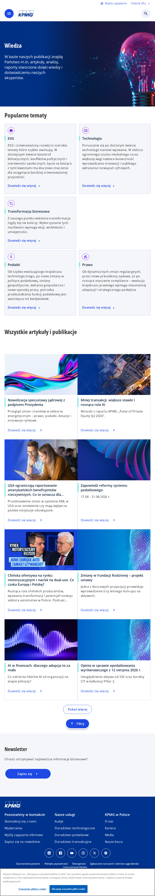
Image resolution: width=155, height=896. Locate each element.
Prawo (87, 264)
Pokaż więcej (77, 709)
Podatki (14, 264)
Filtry (77, 724)
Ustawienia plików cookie (32, 889)
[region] (77, 882)
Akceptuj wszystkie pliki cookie (68, 889)
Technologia (92, 138)
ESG (11, 138)
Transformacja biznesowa (29, 211)
